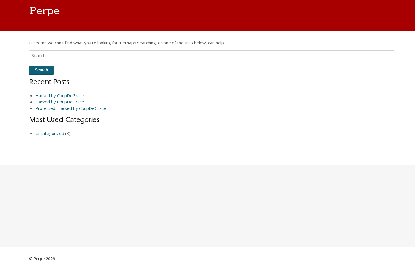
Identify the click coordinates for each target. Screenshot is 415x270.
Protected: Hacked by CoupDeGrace (70, 108)
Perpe (44, 11)
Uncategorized (49, 133)
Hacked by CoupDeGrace (59, 95)
